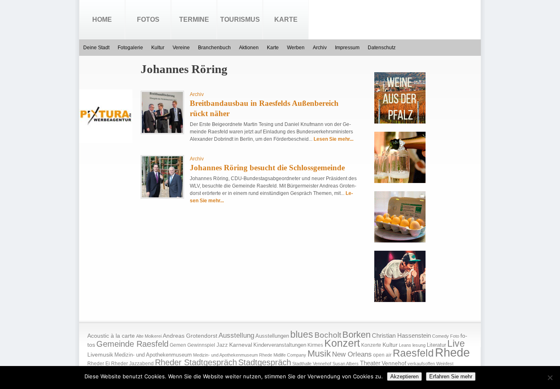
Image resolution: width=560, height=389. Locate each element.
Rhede (452, 352)
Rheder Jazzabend (132, 363)
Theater (370, 362)
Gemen (178, 345)
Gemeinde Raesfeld (132, 343)
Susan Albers (345, 363)
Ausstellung (236, 335)
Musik (319, 353)
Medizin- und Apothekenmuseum (153, 355)
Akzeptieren (404, 376)
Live (456, 343)
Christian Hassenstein (401, 335)
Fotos (148, 19)
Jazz (222, 345)
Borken (356, 335)
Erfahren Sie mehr (450, 376)
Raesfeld (413, 353)
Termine (194, 19)
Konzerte (371, 345)
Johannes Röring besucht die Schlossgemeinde (267, 167)
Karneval (240, 345)
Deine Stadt (96, 47)
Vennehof (394, 363)
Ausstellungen (272, 336)
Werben (296, 47)
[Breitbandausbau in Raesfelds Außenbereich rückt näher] (162, 131)
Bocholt (327, 335)
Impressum (347, 47)
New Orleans (352, 354)
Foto (454, 336)
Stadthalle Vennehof (311, 363)
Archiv (320, 47)
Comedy (440, 336)
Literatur (436, 345)
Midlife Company (289, 354)
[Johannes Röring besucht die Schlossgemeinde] (162, 195)
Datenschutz (382, 47)
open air (382, 355)
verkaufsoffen (421, 363)
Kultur (157, 47)
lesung (419, 345)
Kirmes (315, 345)
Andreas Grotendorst (190, 335)
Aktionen (249, 47)
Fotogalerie (130, 47)
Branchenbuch (214, 47)
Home (102, 19)
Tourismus (240, 19)
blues (301, 334)
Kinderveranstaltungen (279, 345)
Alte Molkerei (149, 336)
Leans (405, 345)
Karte (286, 19)
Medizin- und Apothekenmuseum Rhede (232, 354)
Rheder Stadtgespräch (196, 362)
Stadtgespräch (264, 362)
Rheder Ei (98, 363)
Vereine (181, 47)
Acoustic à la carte (111, 336)
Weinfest (444, 363)
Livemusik (100, 354)
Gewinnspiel (201, 345)
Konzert (342, 343)
